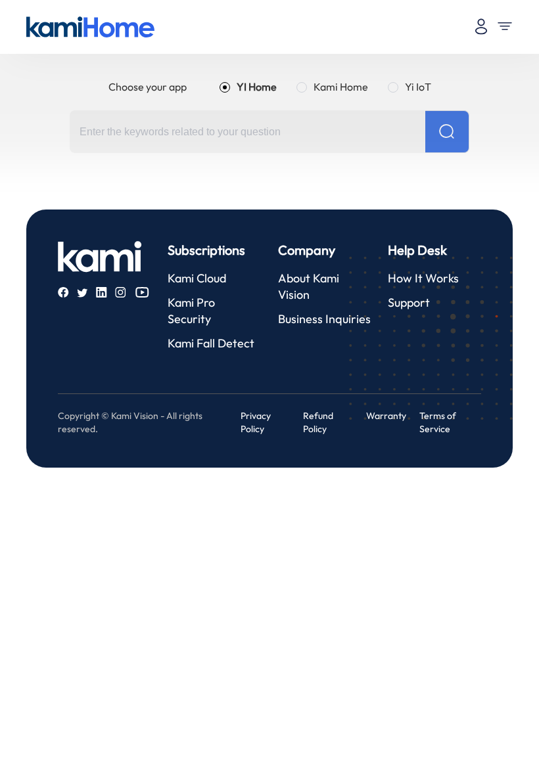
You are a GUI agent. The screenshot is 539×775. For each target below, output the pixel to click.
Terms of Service (437, 422)
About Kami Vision (308, 286)
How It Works (423, 278)
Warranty (386, 416)
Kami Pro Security (191, 310)
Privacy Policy (256, 422)
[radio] (248, 87)
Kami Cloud (197, 278)
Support (409, 302)
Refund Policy (318, 422)
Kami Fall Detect (211, 343)
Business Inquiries (324, 318)
